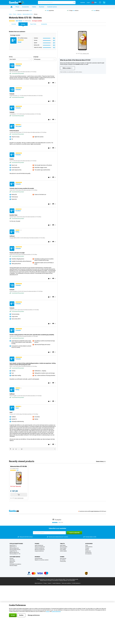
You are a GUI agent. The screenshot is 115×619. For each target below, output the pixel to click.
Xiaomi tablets (63, 548)
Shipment (12, 562)
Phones (37, 543)
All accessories (88, 553)
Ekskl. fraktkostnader (19, 498)
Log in (88, 2)
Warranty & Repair (13, 565)
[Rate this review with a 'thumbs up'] (48, 83)
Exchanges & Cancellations (15, 564)
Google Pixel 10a (13, 551)
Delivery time (12, 561)
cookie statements (56, 611)
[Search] (74, 2)
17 (21, 449)
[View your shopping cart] (104, 2)
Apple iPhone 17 (13, 545)
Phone (17, 7)
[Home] (11, 7)
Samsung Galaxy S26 (14, 548)
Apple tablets (63, 545)
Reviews (35, 14)
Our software (62, 559)
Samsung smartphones (40, 546)
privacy (47, 611)
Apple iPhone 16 (13, 546)
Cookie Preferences (56, 583)
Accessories (25, 7)
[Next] (54, 449)
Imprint (49, 583)
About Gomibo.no (38, 583)
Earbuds (87, 549)
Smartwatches (88, 552)
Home (10, 14)
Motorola (19, 14)
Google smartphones (39, 551)
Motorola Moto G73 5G (27, 14)
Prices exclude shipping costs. (72, 579)
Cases (86, 545)
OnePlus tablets (63, 551)
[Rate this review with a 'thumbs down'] (53, 83)
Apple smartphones (39, 545)
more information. (71, 580)
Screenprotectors (88, 546)
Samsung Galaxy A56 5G (15, 549)
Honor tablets (63, 549)
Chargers (87, 548)
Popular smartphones (16, 543)
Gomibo (62, 556)
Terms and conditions (66, 583)
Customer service (52, 7)
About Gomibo (63, 558)
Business (41, 7)
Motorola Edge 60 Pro (14, 552)
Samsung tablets (63, 546)
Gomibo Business (38, 558)
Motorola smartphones (40, 549)
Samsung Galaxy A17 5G (15, 553)
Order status (12, 559)
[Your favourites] (100, 2)
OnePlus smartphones (39, 548)
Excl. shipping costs (84, 53)
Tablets (34, 7)
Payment (11, 558)
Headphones (88, 551)
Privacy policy (63, 561)
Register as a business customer (41, 559)
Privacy (45, 583)
